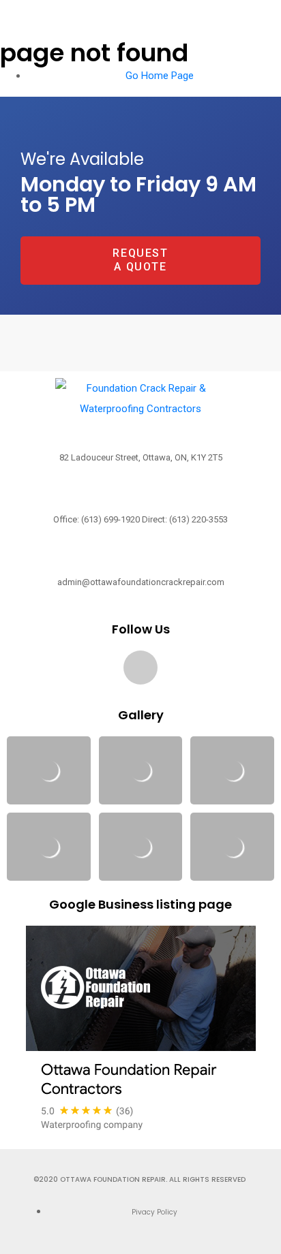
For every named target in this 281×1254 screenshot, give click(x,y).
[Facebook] (140, 667)
